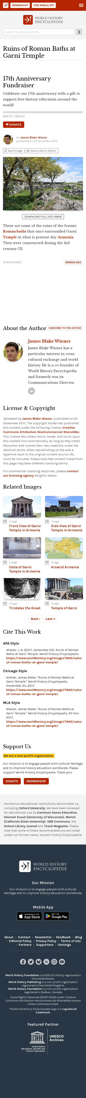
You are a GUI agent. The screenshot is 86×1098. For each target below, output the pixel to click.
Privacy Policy (46, 941)
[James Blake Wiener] (31, 391)
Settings (64, 945)
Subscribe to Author (42, 151)
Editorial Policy (20, 941)
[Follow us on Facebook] (23, 964)
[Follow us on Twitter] (31, 964)
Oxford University (32, 808)
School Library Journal (20, 826)
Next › (35, 619)
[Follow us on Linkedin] (46, 964)
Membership (20, 5)
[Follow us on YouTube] (62, 964)
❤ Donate (13, 124)
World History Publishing (24, 982)
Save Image (13, 151)
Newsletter (43, 937)
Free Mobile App (43, 5)
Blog (78, 937)
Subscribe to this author (65, 328)
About (8, 937)
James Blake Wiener (33, 137)
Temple (10, 237)
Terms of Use (71, 941)
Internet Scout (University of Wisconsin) (34, 817)
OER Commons (58, 821)
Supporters (44, 945)
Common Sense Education (57, 812)
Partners (25, 945)
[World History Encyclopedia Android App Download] (56, 916)
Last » (50, 619)
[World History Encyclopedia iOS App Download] (29, 916)
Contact (24, 937)
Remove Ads (73, 262)
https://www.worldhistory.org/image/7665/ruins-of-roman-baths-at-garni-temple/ (44, 660)
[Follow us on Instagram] (54, 964)
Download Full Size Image (43, 216)
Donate (12, 781)
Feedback (63, 937)
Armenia (65, 237)
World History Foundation (22, 975)
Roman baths (14, 231)
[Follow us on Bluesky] (39, 964)
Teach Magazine (56, 826)
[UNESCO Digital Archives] (43, 1041)
